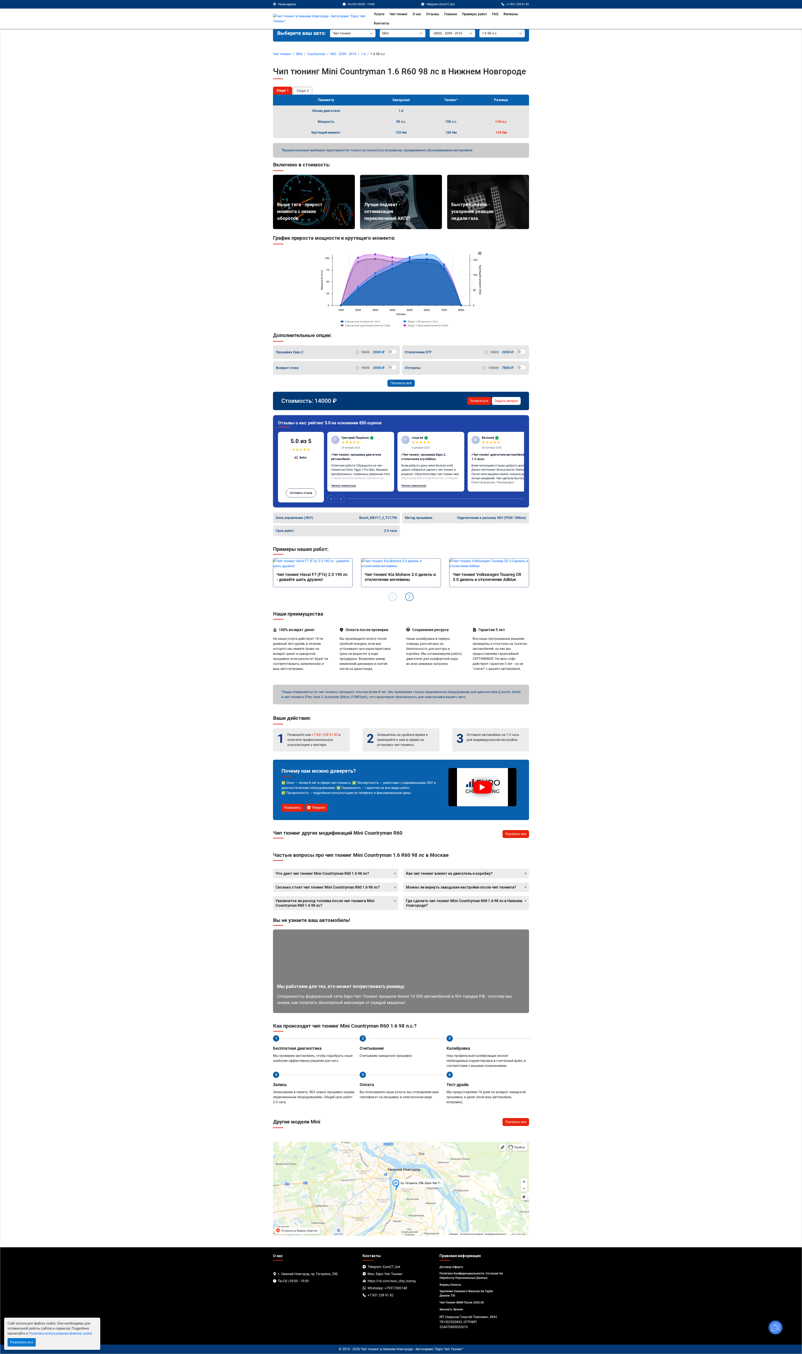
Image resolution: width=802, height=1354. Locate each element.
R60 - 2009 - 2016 (343, 54)
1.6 (363, 54)
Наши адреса (287, 4)
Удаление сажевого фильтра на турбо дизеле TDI (466, 1293)
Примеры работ (474, 14)
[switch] (392, 351)
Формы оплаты (450, 1284)
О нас (417, 14)
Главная (450, 14)
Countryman (316, 54)
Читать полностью (343, 485)
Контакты (382, 23)
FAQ (495, 14)
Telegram (318, 808)
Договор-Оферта (451, 1267)
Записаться (479, 401)
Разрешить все (21, 1342)
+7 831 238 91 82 (325, 735)
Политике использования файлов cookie (60, 1333)
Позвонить (292, 808)
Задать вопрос (506, 401)
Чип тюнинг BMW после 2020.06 (461, 1302)
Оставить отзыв (301, 492)
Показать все (401, 383)
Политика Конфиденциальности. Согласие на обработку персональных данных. (471, 1275)
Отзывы (432, 14)
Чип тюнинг (398, 14)
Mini (299, 54)
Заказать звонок (451, 1309)
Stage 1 (283, 91)
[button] (409, 597)
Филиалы (510, 14)
